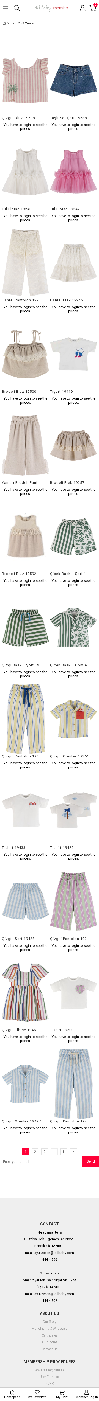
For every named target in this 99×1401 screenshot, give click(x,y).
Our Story (49, 1322)
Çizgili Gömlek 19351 (69, 756)
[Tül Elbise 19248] (25, 171)
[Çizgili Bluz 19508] (25, 80)
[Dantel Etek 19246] (73, 263)
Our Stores (49, 1342)
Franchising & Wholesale (49, 1328)
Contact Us (49, 1349)
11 (64, 1152)
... (54, 1152)
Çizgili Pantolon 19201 (70, 939)
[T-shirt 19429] (73, 810)
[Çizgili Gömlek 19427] (25, 1084)
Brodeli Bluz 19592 (19, 574)
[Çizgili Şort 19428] (25, 901)
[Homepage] (8, 23)
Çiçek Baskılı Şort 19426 (70, 574)
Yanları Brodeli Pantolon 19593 (22, 483)
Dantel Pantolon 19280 (22, 300)
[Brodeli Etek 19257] (73, 445)
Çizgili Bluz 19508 (18, 118)
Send (91, 1161)
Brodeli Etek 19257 (67, 483)
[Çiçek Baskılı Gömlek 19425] (73, 628)
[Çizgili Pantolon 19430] (73, 1084)
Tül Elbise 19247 (65, 209)
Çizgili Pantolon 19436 (22, 756)
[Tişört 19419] (73, 354)
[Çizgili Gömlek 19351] (73, 719)
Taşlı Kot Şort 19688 (68, 118)
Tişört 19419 (61, 391)
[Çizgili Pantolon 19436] (25, 719)
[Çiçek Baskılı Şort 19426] (73, 536)
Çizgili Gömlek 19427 (21, 1121)
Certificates (49, 1335)
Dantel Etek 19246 (66, 300)
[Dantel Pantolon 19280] (25, 263)
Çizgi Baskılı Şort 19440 (22, 665)
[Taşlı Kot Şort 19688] (73, 80)
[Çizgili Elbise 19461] (25, 993)
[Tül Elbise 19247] (73, 171)
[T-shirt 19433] (25, 810)
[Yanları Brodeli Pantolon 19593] (25, 445)
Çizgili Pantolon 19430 (70, 1121)
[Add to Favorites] (25, 88)
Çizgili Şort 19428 (18, 939)
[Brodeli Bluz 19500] (25, 354)
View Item (35, 88)
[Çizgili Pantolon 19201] (73, 901)
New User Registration (49, 1370)
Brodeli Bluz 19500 (19, 391)
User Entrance (49, 1377)
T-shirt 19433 (14, 848)
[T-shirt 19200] (73, 993)
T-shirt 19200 (62, 1030)
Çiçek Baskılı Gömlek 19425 (70, 665)
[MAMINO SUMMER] (13, 23)
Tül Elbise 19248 (17, 209)
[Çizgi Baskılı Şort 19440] (25, 628)
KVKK (49, 1384)
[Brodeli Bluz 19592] (25, 536)
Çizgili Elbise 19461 (20, 1030)
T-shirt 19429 (62, 848)
